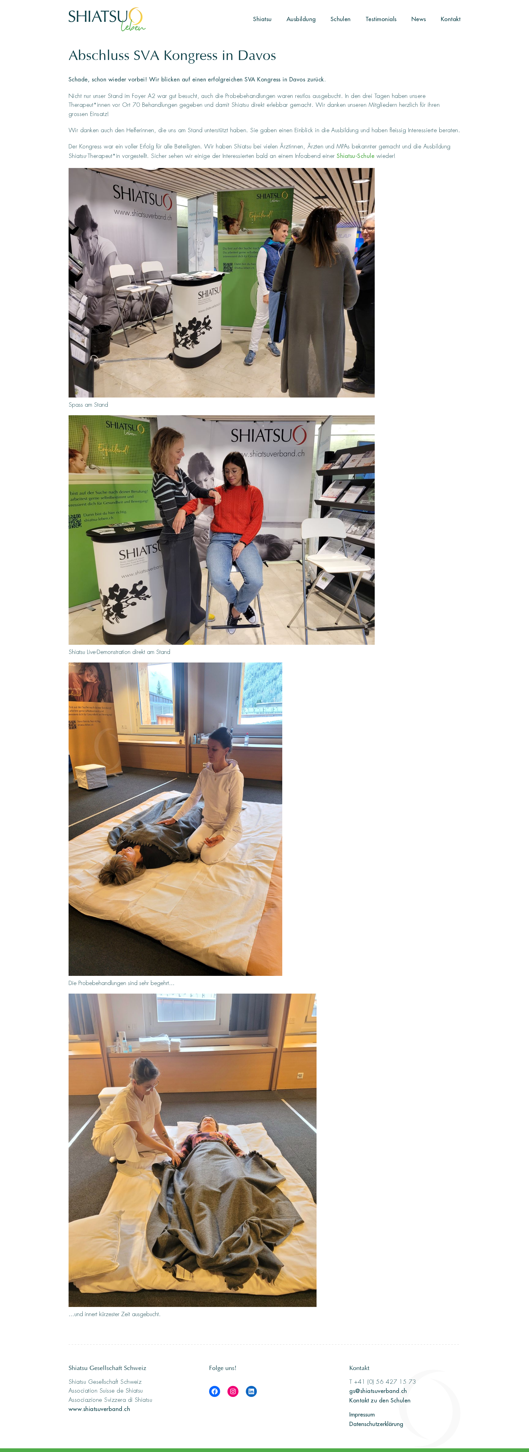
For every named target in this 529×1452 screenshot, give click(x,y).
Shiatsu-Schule (355, 155)
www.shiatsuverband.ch (99, 1409)
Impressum (362, 1414)
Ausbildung (301, 19)
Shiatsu (262, 19)
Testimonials (381, 19)
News (418, 19)
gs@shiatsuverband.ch (378, 1390)
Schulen (341, 19)
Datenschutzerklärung (376, 1424)
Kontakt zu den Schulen (380, 1400)
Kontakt (450, 19)
